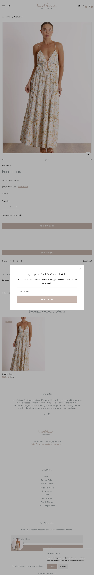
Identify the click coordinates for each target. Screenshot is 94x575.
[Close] (80, 269)
